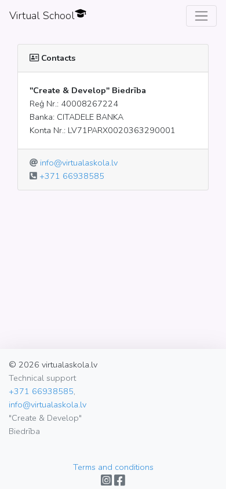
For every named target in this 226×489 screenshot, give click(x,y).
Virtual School (42, 16)
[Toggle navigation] (201, 16)
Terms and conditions (113, 467)
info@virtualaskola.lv (79, 162)
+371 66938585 (71, 176)
